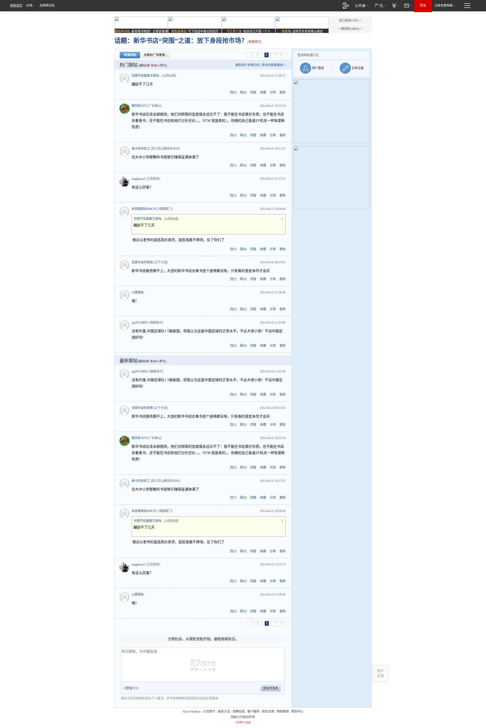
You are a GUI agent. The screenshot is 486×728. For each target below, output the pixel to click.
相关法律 (268, 711)
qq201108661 (140, 322)
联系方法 (224, 711)
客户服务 (253, 711)
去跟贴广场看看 (154, 55)
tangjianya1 (138, 179)
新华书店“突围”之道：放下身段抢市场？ (190, 40)
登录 (423, 5)
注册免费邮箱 (443, 5)
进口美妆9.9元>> (350, 20)
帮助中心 (297, 711)
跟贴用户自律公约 (247, 65)
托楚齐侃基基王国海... (146, 75)
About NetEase (192, 711)
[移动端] (346, 5)
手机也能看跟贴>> (274, 65)
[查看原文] (255, 42)
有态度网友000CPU (144, 209)
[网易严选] (380, 5)
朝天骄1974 (139, 106)
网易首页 (16, 5)
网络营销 (283, 711)
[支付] (395, 5)
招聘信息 (239, 711)
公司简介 (209, 711)
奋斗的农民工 (141, 148)
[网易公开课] (362, 5)
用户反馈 (380, 673)
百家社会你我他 (142, 262)
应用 (29, 5)
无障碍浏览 (47, 5)
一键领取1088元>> (350, 29)
